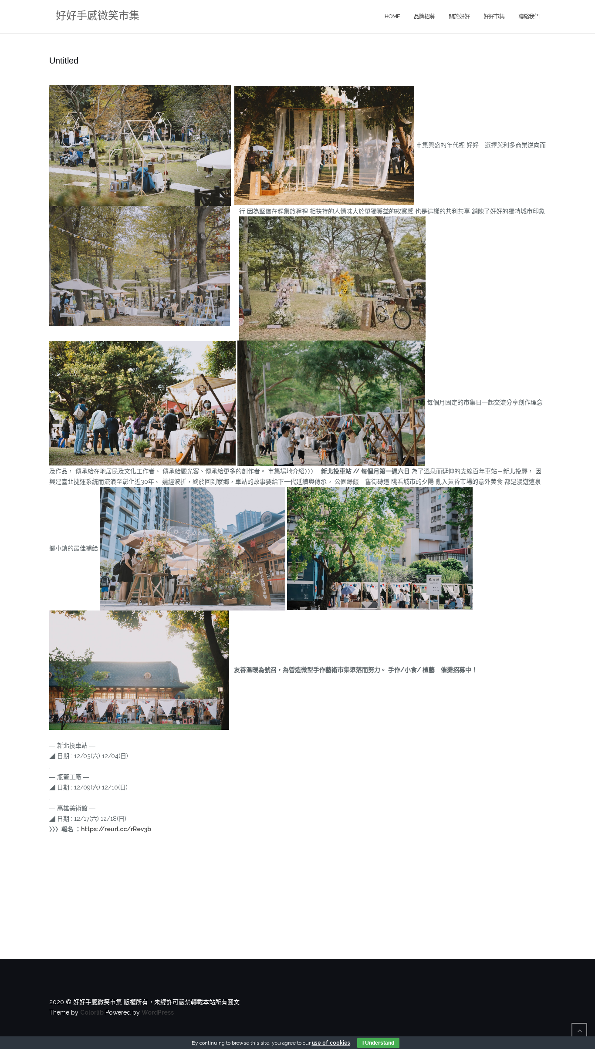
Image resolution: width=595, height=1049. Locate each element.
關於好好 (459, 16)
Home (392, 16)
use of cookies (331, 1043)
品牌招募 (424, 16)
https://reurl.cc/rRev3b (116, 829)
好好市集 (493, 16)
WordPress (158, 1012)
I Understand (378, 1043)
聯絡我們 (528, 16)
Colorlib (92, 1012)
